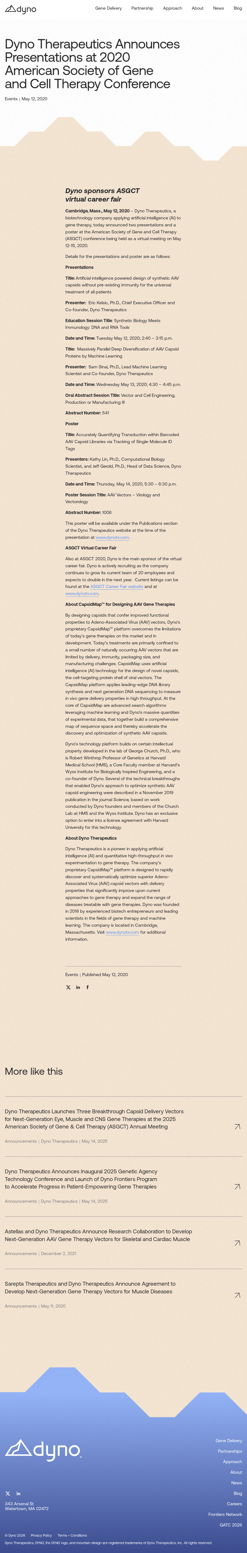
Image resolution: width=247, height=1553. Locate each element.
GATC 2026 (231, 1525)
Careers (234, 1504)
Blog (238, 9)
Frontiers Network (225, 1515)
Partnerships (230, 1452)
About (198, 9)
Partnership (142, 9)
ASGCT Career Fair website (116, 587)
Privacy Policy (41, 1536)
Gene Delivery (108, 9)
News (218, 9)
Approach (172, 9)
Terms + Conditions (72, 1536)
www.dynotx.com (112, 538)
